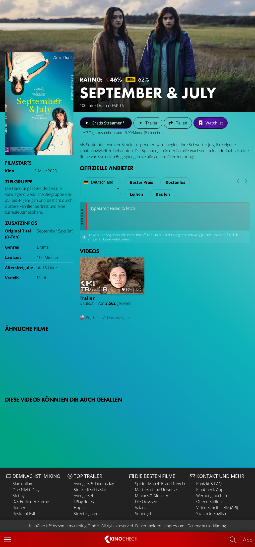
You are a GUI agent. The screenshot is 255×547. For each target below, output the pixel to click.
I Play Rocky (84, 501)
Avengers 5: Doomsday (94, 483)
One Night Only (25, 489)
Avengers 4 (83, 495)
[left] (238, 181)
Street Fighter (86, 513)
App (248, 539)
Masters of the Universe (156, 489)
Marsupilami (23, 483)
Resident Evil (23, 513)
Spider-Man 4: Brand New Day (161, 483)
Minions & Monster (151, 495)
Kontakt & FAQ (209, 483)
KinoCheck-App (210, 489)
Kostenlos (175, 182)
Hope (79, 507)
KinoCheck (38, 526)
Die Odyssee (146, 501)
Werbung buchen (211, 495)
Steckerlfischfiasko (90, 489)
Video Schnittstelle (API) (217, 507)
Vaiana (140, 507)
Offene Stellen (209, 501)
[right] (246, 181)
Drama (43, 247)
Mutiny (18, 495)
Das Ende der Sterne (30, 501)
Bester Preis (141, 182)
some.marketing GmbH (78, 526)
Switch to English (211, 513)
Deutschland (102, 182)
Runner (18, 507)
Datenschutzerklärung (207, 526)
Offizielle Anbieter (106, 168)
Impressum (174, 526)
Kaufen (163, 194)
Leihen (136, 194)
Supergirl (143, 513)
